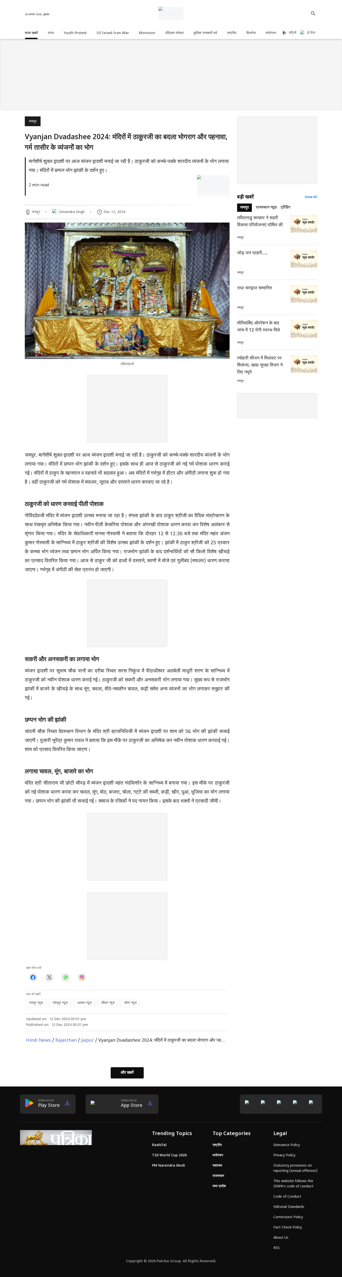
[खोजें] (313, 14)
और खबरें (127, 1072)
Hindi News (38, 1040)
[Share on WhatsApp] (65, 977)
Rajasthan (66, 1040)
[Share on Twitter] (49, 977)
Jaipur (87, 1040)
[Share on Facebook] (33, 977)
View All (311, 197)
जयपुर (33, 121)
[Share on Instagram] (82, 977)
